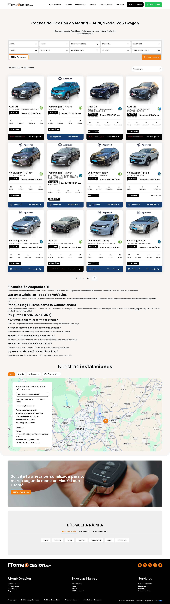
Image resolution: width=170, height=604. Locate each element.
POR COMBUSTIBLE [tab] (100, 531)
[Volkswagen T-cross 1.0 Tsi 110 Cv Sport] (65, 90)
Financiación (80, 4)
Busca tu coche (152, 57)
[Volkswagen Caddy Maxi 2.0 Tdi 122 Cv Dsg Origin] (104, 224)
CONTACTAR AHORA (21, 492)
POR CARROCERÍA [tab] (69, 531)
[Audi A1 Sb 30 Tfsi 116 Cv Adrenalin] (65, 224)
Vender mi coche (145, 584)
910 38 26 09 (136, 5)
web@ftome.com (28, 406)
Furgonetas (21, 57)
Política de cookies (52, 600)
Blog (9, 591)
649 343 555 (155, 5)
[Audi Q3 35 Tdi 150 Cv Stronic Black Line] (26, 90)
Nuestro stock (55, 4)
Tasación (68, 4)
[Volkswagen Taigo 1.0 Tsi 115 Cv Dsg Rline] (104, 156)
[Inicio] (20, 4)
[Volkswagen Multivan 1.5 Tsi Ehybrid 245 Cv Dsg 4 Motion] (65, 156)
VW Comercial (78, 591)
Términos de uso (71, 600)
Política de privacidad (30, 600)
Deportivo (57, 540)
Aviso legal (12, 600)
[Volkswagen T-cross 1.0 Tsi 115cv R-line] (26, 156)
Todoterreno (122, 540)
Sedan (109, 540)
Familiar (69, 540)
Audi (74, 586)
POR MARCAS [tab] (84, 531)
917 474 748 (38, 413)
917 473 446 (30, 419)
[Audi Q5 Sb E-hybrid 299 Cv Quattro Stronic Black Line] (104, 90)
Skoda (74, 588)
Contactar (120, 4)
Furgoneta (81, 540)
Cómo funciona (106, 4)
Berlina (46, 540)
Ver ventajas (34, 137)
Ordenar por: (138, 69)
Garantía (92, 4)
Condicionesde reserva (92, 600)
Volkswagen (77, 584)
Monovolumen (96, 540)
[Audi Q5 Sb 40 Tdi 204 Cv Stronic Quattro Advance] (144, 90)
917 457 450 (35, 416)
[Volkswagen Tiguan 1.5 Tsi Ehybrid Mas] (144, 156)
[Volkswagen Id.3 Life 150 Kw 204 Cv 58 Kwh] (144, 224)
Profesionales (13, 586)
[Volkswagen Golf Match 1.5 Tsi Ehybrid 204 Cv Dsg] (26, 224)
